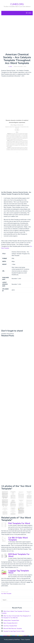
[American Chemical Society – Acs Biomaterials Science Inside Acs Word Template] (29, 494)
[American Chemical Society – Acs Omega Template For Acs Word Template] (13, 494)
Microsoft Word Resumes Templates (12, 628)
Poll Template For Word (19, 523)
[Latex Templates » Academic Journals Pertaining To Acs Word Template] (13, 503)
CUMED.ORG (17, 4)
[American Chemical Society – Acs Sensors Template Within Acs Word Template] (5, 511)
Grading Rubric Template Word (11, 620)
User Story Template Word (10, 626)
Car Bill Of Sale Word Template (18, 538)
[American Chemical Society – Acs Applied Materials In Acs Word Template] (13, 511)
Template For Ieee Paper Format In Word (13, 631)
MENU (29, 13)
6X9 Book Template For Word (18, 555)
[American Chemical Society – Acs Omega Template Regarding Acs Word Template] (29, 503)
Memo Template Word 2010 (10, 623)
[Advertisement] (17, 34)
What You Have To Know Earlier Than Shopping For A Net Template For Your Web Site (16, 616)
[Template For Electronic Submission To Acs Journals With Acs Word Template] (21, 511)
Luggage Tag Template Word (18, 571)
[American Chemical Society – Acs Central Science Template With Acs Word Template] (21, 494)
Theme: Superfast (25, 639)
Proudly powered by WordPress (12, 639)
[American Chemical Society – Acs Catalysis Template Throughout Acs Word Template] (21, 503)
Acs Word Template (6, 592)
